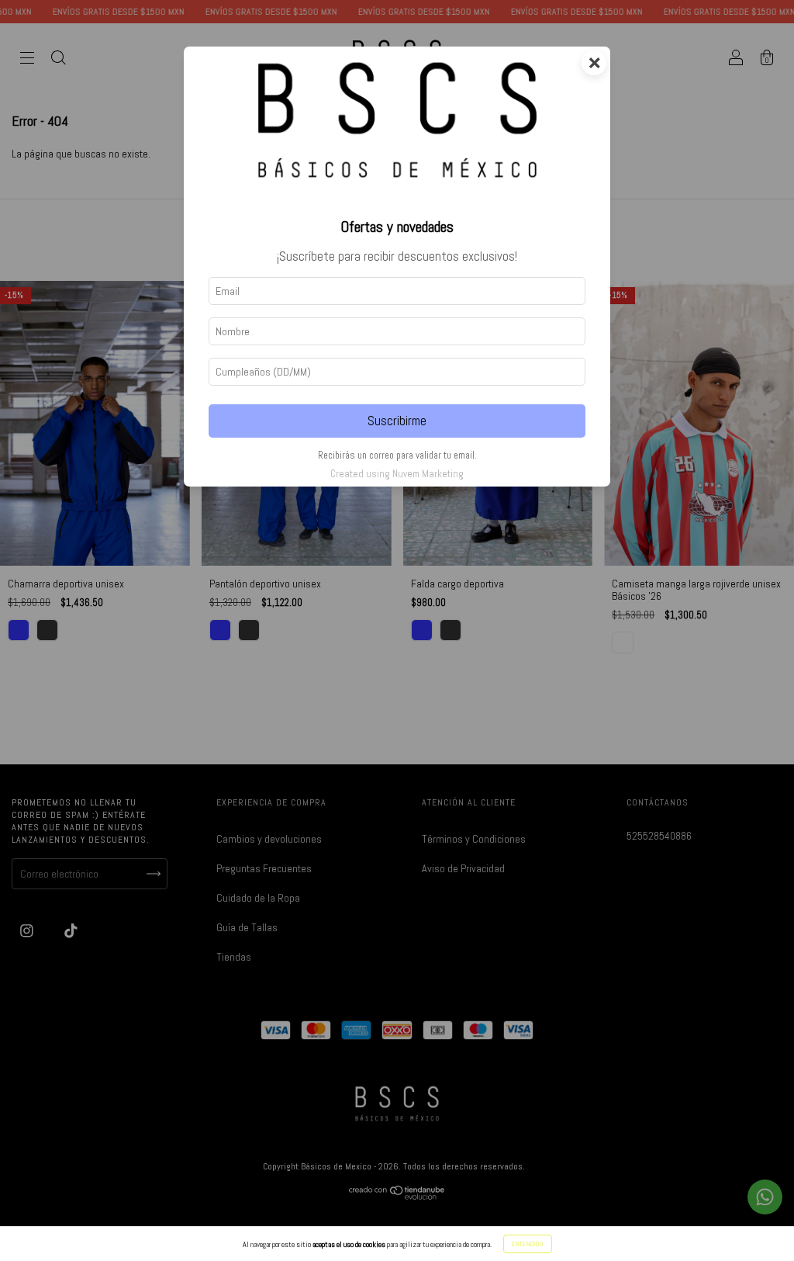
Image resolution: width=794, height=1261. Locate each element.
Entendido (528, 1244)
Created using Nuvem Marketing (397, 473)
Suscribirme (397, 421)
